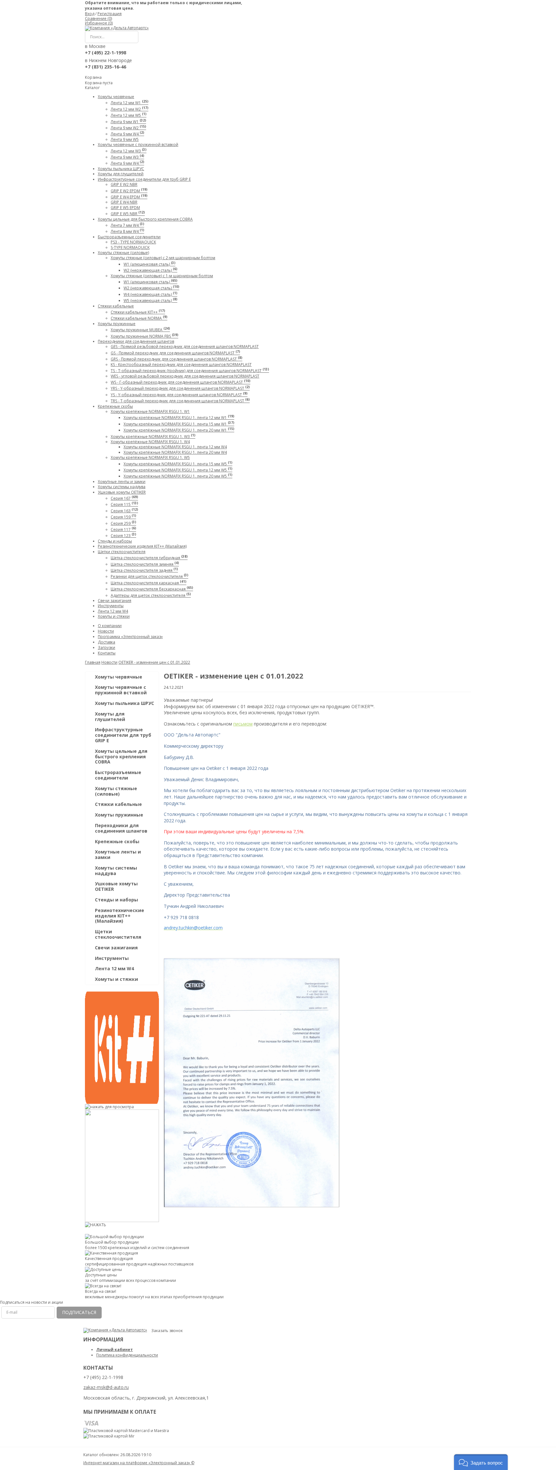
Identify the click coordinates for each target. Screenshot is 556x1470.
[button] (481, 1462)
